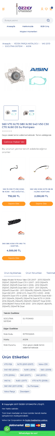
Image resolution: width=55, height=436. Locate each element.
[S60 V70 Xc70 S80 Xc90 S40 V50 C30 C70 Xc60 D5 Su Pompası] (27, 77)
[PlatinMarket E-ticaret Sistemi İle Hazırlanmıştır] (16, 425)
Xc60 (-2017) (21, 381)
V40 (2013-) (41, 375)
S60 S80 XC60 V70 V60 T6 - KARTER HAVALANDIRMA (13, 244)
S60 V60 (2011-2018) (13, 386)
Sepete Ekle (13, 204)
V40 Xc (7, 381)
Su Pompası (33, 386)
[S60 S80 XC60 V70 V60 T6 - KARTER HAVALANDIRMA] (13, 223)
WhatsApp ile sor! (28, 433)
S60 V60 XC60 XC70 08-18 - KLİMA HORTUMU (41, 190)
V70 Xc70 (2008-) (40, 381)
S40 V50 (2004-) (11, 370)
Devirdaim (24, 391)
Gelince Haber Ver (14, 141)
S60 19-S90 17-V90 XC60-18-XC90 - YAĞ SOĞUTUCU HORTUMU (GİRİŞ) (13, 190)
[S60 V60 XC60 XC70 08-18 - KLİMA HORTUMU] (41, 169)
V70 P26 (8, 364)
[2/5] (4, 131)
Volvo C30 (43, 364)
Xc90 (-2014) (29, 370)
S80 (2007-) (25, 375)
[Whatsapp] (7, 429)
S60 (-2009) (46, 370)
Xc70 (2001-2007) (25, 364)
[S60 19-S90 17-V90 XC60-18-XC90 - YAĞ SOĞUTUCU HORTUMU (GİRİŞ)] (13, 169)
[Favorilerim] (46, 9)
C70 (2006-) (9, 375)
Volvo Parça (9, 391)
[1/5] (3, 131)
